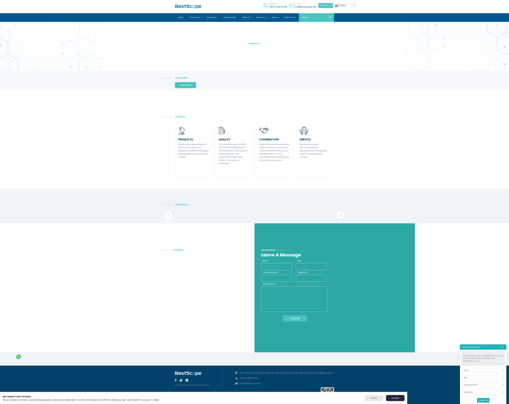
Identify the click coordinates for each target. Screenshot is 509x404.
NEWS (274, 17)
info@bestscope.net (305, 6)
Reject (374, 397)
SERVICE (245, 17)
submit (295, 318)
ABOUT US (260, 17)
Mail (299, 260)
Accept (395, 397)
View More (185, 85)
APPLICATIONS (229, 17)
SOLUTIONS (212, 17)
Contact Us (483, 400)
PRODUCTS (195, 17)
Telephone (302, 272)
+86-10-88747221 (278, 6)
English (342, 5)
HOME (180, 17)
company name (270, 272)
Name (265, 260)
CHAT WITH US (325, 5)
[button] (168, 215)
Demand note (268, 284)
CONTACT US (289, 17)
